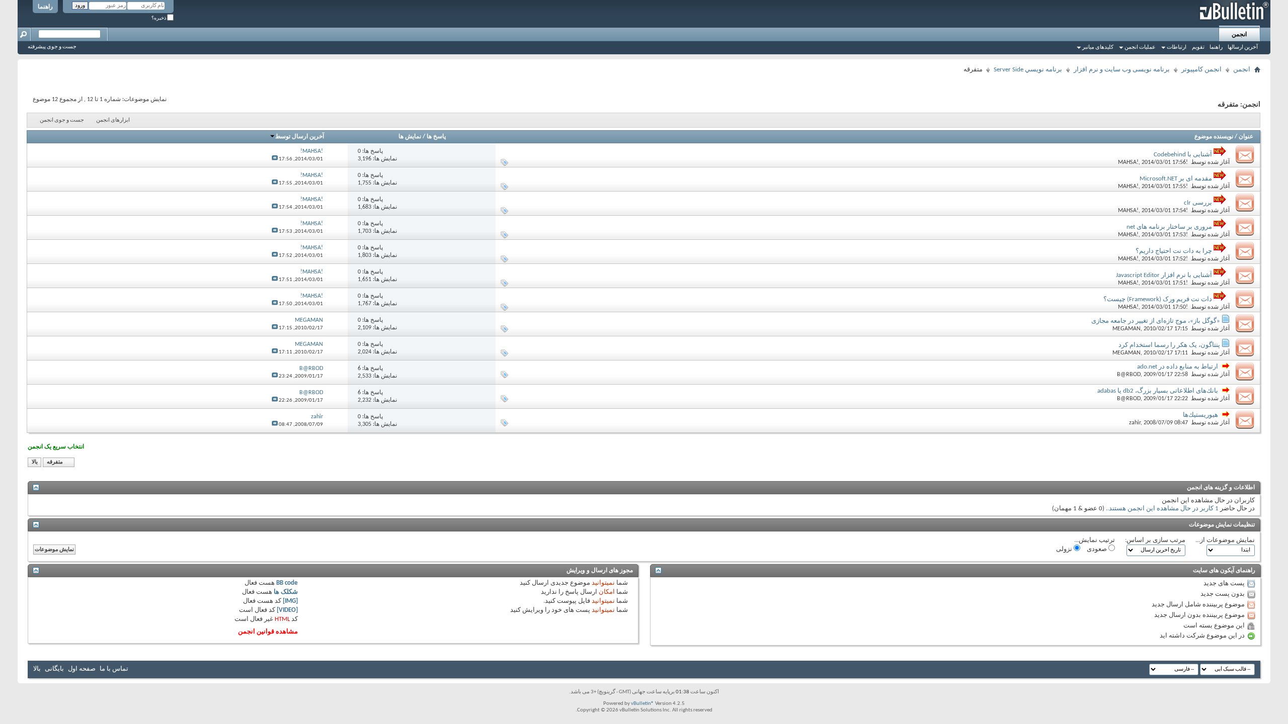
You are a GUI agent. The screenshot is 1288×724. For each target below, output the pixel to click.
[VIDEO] (287, 610)
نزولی (1065, 549)
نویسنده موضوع (1213, 137)
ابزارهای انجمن (113, 120)
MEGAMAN (1126, 329)
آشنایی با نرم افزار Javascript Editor (1164, 275)
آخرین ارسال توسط (299, 137)
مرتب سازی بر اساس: (1155, 540)
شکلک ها (286, 592)
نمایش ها (409, 137)
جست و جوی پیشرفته (52, 47)
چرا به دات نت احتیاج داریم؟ (1174, 251)
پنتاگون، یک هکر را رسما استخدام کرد (1169, 345)
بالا (35, 462)
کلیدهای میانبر (1097, 47)
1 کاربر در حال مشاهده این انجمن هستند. (1163, 508)
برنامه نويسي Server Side (1028, 69)
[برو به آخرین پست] (275, 159)
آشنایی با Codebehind (1183, 154)
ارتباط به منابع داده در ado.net (1177, 367)
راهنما (45, 7)
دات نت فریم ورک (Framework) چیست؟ (1157, 299)
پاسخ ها (436, 137)
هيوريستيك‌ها (1200, 415)
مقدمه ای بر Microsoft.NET (1176, 178)
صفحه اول (82, 669)
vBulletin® (642, 703)
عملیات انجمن (1140, 47)
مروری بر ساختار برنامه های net (1169, 227)
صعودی (1097, 549)
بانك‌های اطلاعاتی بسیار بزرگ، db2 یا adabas (1157, 391)
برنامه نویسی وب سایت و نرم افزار (1122, 69)
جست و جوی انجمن (62, 120)
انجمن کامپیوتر (1201, 69)
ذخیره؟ (159, 18)
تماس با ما (114, 669)
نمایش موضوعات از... (1225, 540)
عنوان (1246, 137)
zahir (1135, 423)
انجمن (1239, 35)
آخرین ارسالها (1243, 47)
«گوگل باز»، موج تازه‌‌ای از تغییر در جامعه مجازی (1155, 321)
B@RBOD (1129, 375)
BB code (287, 583)
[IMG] (290, 601)
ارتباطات (1176, 47)
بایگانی (54, 669)
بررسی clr (1198, 203)
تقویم (1198, 47)
